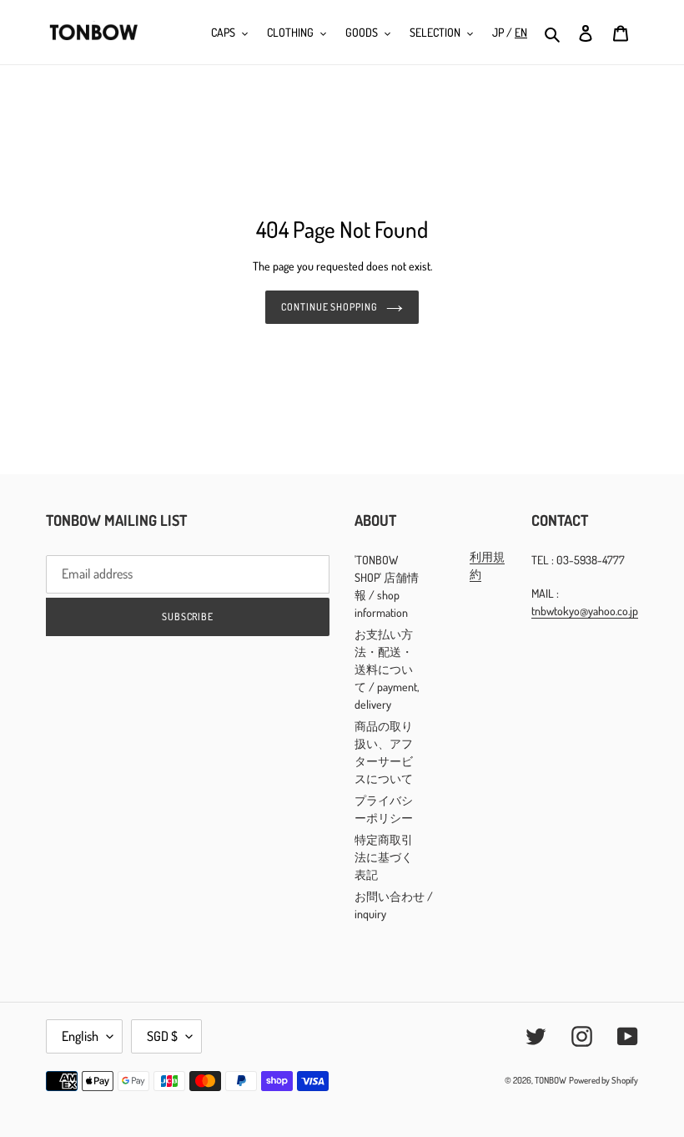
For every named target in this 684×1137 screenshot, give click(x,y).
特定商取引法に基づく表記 (384, 857)
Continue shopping (329, 307)
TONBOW (550, 1080)
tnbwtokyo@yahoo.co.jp (584, 611)
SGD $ (162, 1036)
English (80, 1036)
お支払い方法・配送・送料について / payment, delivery (387, 669)
